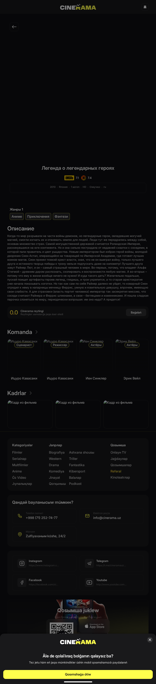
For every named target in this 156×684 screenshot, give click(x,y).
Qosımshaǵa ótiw (78, 674)
